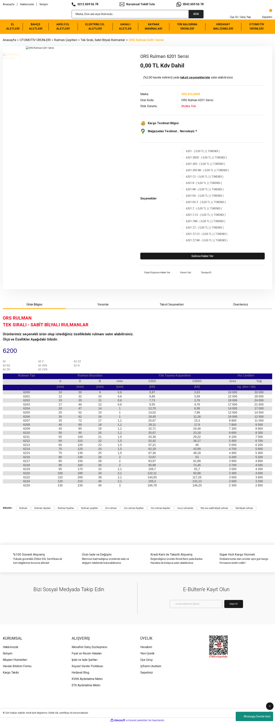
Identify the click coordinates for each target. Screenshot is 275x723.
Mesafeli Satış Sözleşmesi (89, 647)
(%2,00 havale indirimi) (188, 77)
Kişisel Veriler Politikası (87, 666)
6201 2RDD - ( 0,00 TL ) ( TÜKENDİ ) (206, 157)
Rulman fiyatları (66, 508)
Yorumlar (103, 304)
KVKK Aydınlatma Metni (87, 679)
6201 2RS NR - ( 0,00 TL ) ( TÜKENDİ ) (207, 170)
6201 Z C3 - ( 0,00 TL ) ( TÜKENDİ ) (206, 214)
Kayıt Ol (234, 604)
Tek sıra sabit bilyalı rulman (214, 508)
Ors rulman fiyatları (134, 508)
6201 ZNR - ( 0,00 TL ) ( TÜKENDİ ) (205, 221)
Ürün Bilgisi (34, 304)
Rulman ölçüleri (42, 508)
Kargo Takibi (11, 672)
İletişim (43, 4)
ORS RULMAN (190, 94)
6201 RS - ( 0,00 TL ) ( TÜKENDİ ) (205, 195)
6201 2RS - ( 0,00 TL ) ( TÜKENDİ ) (205, 163)
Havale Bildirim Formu (17, 666)
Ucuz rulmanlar (185, 508)
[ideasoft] (117, 720)
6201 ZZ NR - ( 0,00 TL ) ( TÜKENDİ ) (206, 240)
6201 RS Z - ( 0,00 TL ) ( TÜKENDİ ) (206, 202)
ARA (196, 14)
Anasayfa (8, 4)
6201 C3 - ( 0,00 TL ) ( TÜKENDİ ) (204, 176)
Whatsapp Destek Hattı (257, 716)
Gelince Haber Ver (202, 256)
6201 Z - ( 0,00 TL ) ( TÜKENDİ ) (204, 208)
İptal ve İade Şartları (84, 660)
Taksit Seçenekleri (172, 304)
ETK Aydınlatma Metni (86, 685)
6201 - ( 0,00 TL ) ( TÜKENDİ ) (203, 151)
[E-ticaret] (137, 720)
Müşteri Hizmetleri (15, 660)
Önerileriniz (240, 304)
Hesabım (146, 647)
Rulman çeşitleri (89, 508)
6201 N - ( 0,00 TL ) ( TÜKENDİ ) (204, 182)
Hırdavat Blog (80, 672)
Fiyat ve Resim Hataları (87, 653)
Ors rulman (111, 508)
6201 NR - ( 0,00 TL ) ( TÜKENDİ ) (205, 189)
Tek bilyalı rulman (244, 508)
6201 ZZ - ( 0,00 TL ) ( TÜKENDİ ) (205, 227)
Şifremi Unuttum (150, 666)
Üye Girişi (146, 660)
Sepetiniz (146, 672)
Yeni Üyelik (147, 653)
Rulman (23, 508)
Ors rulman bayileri (160, 508)
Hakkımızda (27, 4)
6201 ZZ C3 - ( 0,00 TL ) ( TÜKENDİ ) (206, 233)
